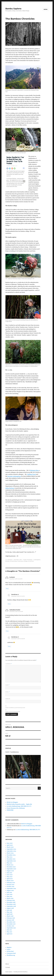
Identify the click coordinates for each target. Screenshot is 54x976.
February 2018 (11, 918)
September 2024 (11, 851)
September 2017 (11, 928)
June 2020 (9, 874)
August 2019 (10, 890)
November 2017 (11, 924)
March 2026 (10, 847)
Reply (7, 588)
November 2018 (11, 904)
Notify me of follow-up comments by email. (15, 707)
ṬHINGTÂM (10, 810)
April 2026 (10, 845)
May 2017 (9, 932)
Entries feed (10, 951)
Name (7, 685)
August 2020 (10, 870)
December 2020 (11, 867)
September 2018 (11, 906)
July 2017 (9, 930)
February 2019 (11, 900)
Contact (7, 967)
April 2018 (9, 914)
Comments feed (11, 953)
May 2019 (9, 896)
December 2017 (11, 922)
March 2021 (10, 865)
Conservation (20, 561)
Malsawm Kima (34, 470)
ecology (25, 561)
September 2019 (11, 888)
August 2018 (10, 908)
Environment (31, 561)
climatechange (13, 561)
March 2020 (10, 880)
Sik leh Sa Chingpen (12, 802)
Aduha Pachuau (9, 488)
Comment (8, 663)
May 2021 (9, 863)
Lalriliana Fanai (31, 474)
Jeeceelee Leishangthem (14, 476)
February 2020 (11, 882)
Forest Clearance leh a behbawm (16, 808)
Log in (8, 949)
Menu (46, 9)
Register (9, 947)
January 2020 (10, 884)
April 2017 (9, 933)
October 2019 (10, 886)
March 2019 (10, 898)
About (7, 964)
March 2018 (10, 916)
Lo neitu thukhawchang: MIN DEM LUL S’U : (19, 806)
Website (7, 698)
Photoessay (29, 559)
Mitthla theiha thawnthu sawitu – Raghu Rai (19, 804)
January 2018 (10, 920)
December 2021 (11, 859)
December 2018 (11, 902)
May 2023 (9, 857)
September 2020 (11, 868)
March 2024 (10, 853)
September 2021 (11, 861)
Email (7, 691)
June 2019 (9, 894)
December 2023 (11, 855)
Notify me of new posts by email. (12, 711)
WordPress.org (11, 955)
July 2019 (9, 892)
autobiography (37, 559)
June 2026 (10, 843)
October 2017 (10, 926)
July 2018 (9, 910)
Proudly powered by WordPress (20, 971)
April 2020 (10, 878)
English (25, 559)
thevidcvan (10, 559)
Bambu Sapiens (13, 8)
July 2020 (9, 872)
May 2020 (9, 876)
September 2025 (11, 849)
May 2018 (9, 912)
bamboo (7, 561)
